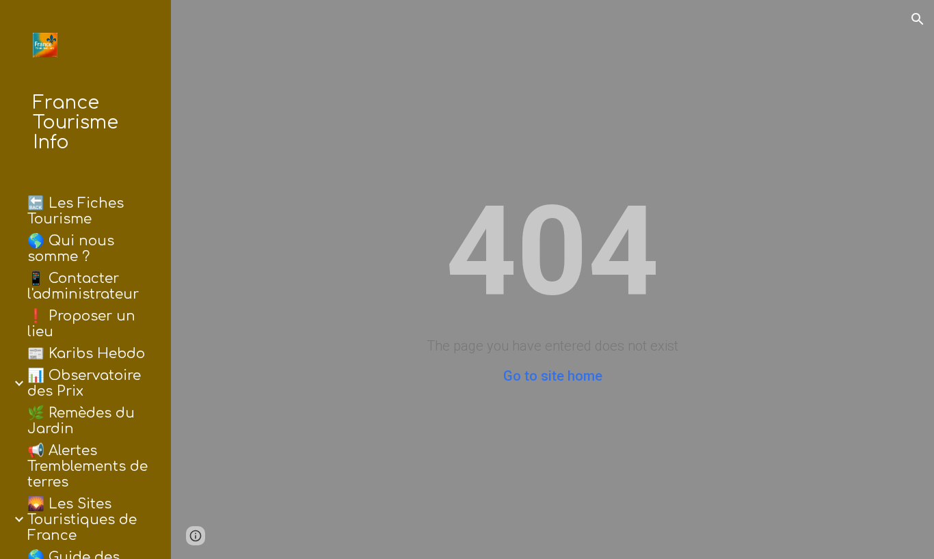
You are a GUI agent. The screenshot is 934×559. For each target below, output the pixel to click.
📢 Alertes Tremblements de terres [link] (87, 466)
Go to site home (552, 376)
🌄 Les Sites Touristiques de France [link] (82, 519)
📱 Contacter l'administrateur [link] (83, 286)
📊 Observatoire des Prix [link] (84, 383)
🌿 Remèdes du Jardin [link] (81, 421)
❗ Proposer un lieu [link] (81, 324)
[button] (917, 19)
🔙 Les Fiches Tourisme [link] (75, 211)
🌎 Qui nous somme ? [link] (70, 248)
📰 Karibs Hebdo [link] (86, 354)
